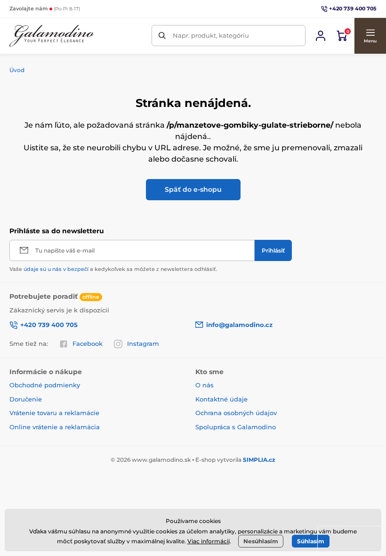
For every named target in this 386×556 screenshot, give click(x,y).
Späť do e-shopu (193, 189)
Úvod (16, 70)
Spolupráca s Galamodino (235, 427)
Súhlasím (310, 541)
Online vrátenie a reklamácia (54, 427)
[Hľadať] (162, 35)
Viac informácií (208, 541)
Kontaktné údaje (221, 399)
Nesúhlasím (260, 541)
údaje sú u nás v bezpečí (56, 269)
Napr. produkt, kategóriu (211, 35)
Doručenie (25, 399)
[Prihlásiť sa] (320, 36)
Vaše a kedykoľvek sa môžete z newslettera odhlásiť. (113, 269)
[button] (370, 36)
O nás (204, 385)
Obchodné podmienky (44, 385)
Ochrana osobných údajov (236, 413)
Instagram (143, 343)
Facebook (87, 343)
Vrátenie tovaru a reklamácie (54, 413)
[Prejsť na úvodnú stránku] (51, 36)
